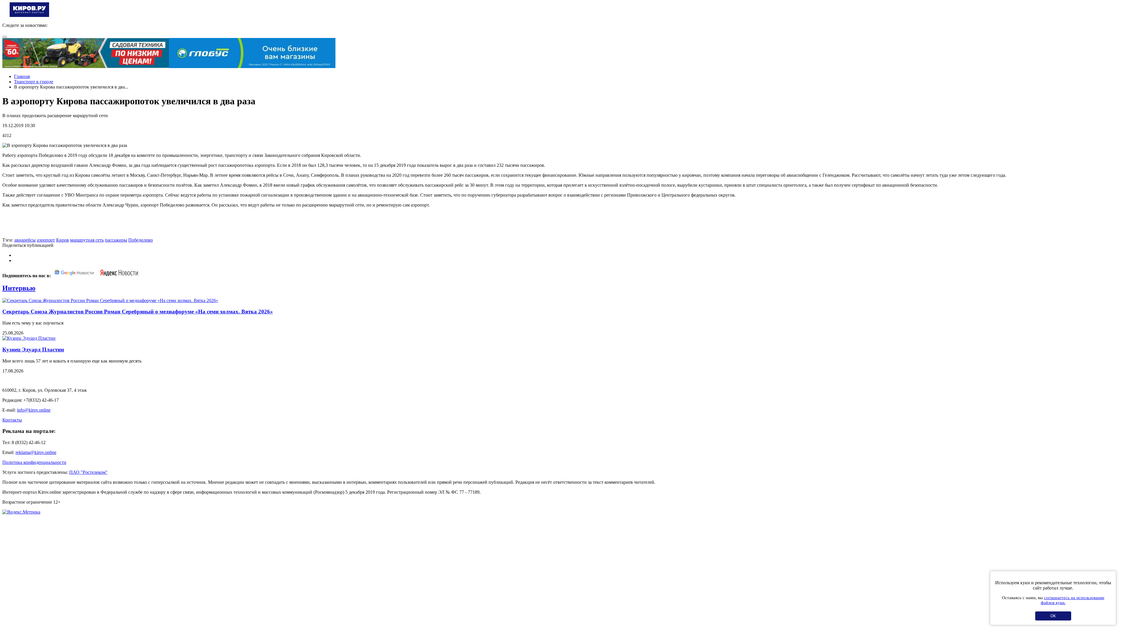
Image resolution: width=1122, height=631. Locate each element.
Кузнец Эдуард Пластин (33, 349)
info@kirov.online (34, 410)
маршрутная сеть (87, 240)
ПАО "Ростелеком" (88, 472)
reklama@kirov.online (35, 452)
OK (1053, 616)
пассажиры (116, 240)
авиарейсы (25, 240)
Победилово (140, 240)
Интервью (18, 288)
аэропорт (46, 240)
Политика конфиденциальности (34, 462)
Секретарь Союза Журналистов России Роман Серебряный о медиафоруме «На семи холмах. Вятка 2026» (137, 311)
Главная (22, 76)
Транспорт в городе (33, 81)
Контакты (12, 419)
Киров (62, 240)
